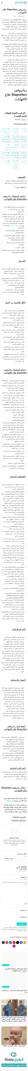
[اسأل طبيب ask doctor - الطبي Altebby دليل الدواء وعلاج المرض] (14, 1059)
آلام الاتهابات (13, 225)
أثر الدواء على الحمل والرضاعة (5, 131)
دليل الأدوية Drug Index (18, 820)
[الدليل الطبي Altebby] (20, 2)
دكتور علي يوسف (21, 16)
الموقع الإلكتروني (23, 917)
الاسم (25, 903)
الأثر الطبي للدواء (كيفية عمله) (5, 139)
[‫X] (13, 847)
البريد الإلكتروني (23, 910)
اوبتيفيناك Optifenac (8, 858)
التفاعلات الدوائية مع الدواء (14, 155)
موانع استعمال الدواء (15, 131)
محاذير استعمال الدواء (15, 139)
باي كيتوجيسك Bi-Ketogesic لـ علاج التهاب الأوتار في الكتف (21, 868)
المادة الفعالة (10, 801)
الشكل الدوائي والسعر (23, 155)
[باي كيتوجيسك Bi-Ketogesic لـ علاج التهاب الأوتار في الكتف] (21, 861)
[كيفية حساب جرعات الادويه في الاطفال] (14, 1035)
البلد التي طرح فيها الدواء (22, 139)
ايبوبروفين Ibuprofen (19, 817)
